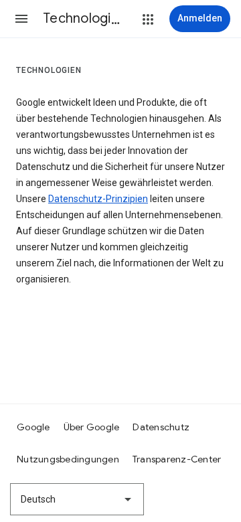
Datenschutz (161, 427)
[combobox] (77, 499)
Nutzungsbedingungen (68, 459)
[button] (21, 19)
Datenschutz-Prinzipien (98, 198)
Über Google (92, 427)
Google (33, 427)
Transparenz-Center (177, 459)
